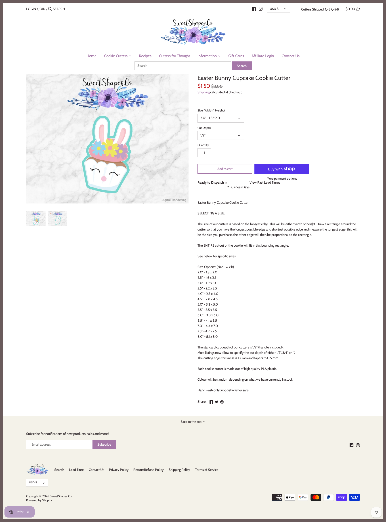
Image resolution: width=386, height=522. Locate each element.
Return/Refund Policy (148, 470)
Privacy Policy (119, 470)
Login (31, 9)
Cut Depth (204, 128)
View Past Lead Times (265, 182)
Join (42, 9)
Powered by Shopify (39, 500)
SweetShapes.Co (60, 496)
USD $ (274, 8)
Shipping (203, 92)
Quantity (203, 145)
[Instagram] (260, 8)
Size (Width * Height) (211, 110)
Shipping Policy (179, 470)
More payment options (282, 178)
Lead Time (76, 470)
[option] (36, 218)
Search (59, 470)
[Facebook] (254, 8)
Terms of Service (206, 470)
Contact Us (96, 470)
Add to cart (225, 169)
